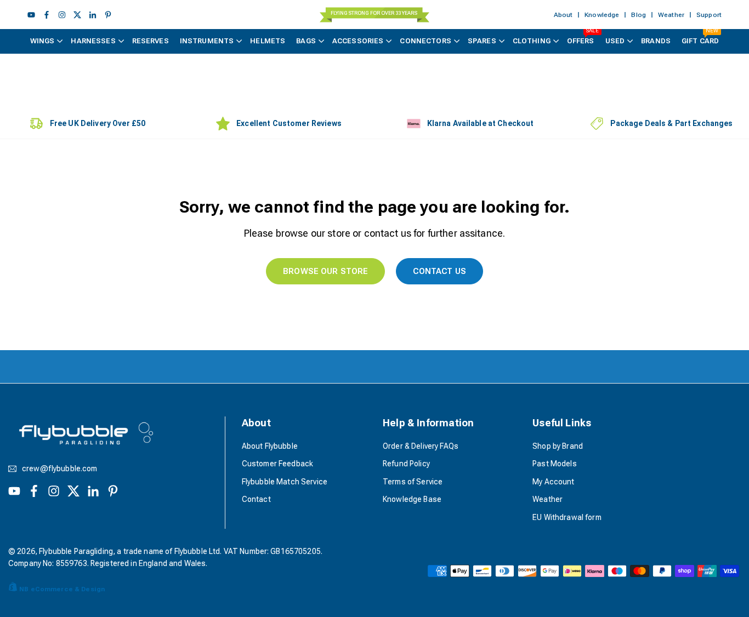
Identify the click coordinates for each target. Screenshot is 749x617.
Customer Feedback (277, 463)
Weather (671, 15)
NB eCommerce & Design (62, 589)
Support (709, 15)
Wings (42, 41)
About (563, 15)
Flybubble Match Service (284, 481)
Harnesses (93, 41)
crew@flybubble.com (60, 469)
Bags (306, 41)
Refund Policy (406, 463)
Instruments (207, 41)
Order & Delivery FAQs (420, 446)
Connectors (425, 41)
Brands (656, 41)
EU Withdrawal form (567, 517)
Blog (638, 15)
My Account (553, 481)
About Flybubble (270, 446)
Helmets (267, 41)
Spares (482, 41)
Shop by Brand (557, 446)
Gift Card (700, 37)
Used (615, 41)
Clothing (532, 41)
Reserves (150, 41)
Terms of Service (412, 481)
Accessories (358, 41)
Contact (256, 499)
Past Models (554, 463)
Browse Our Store (325, 271)
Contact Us (439, 271)
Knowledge (602, 15)
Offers (583, 37)
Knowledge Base (412, 499)
